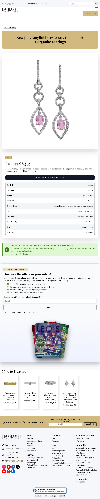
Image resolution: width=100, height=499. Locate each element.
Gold (53, 438)
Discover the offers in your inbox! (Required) (22, 297)
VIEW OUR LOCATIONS (14, 461)
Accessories (31, 451)
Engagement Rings (34, 441)
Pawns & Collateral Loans (62, 463)
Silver (54, 443)
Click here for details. (20, 254)
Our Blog (80, 441)
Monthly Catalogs (83, 438)
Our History (81, 455)
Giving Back (81, 460)
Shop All (30, 438)
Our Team (80, 453)
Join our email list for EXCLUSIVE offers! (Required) (65, 420)
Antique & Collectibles (61, 465)
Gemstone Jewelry (59, 453)
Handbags (31, 448)
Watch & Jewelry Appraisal (37, 465)
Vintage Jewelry (58, 458)
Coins (54, 446)
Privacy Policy (81, 475)
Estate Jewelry (57, 455)
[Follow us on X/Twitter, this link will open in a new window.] (18, 467)
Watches (30, 446)
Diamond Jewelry (58, 451)
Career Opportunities (85, 450)
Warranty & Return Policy (86, 470)
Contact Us (80, 482)
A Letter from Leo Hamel (86, 448)
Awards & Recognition (85, 458)
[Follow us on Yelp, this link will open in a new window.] (9, 471)
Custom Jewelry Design (36, 458)
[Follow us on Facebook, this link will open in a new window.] (13, 467)
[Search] (96, 3)
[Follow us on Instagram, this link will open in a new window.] (4, 467)
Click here (8, 312)
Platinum (55, 441)
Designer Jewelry (59, 460)
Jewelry (30, 443)
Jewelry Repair (33, 460)
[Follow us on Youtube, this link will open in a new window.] (4, 471)
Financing (31, 467)
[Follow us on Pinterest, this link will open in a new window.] (9, 467)
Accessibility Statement (85, 472)
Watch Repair (32, 462)
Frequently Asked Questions (83, 463)
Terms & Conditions (84, 467)
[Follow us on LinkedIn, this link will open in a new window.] (13, 471)
